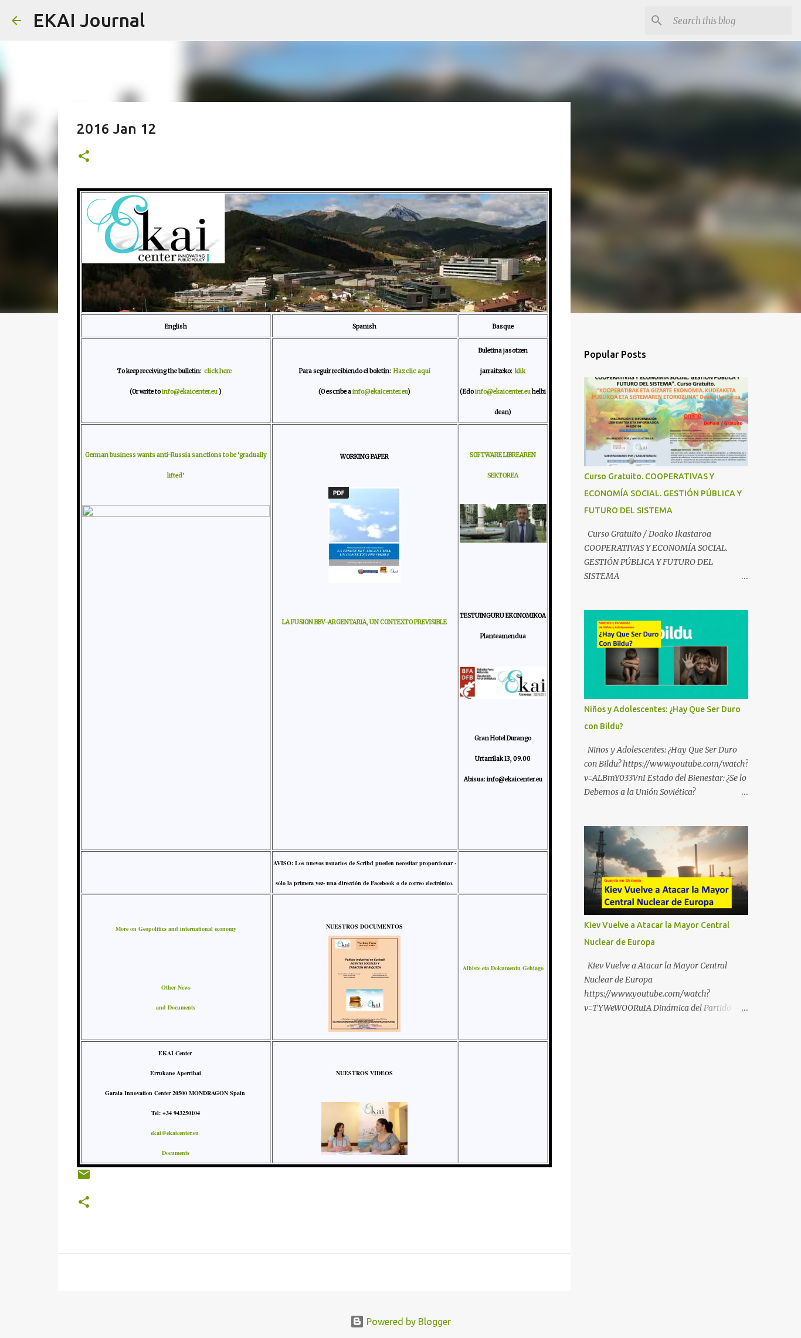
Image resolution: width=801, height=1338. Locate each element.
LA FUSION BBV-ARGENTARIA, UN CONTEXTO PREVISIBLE (364, 622)
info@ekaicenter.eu (190, 391)
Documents (175, 1153)
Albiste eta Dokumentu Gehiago (503, 968)
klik (520, 371)
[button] (84, 157)
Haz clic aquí (411, 371)
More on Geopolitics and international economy (176, 928)
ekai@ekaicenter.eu (176, 1133)
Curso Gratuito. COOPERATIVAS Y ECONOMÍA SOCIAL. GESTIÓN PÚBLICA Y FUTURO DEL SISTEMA (663, 493)
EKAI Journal (89, 20)
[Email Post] (84, 1179)
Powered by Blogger (407, 1321)
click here (219, 371)
